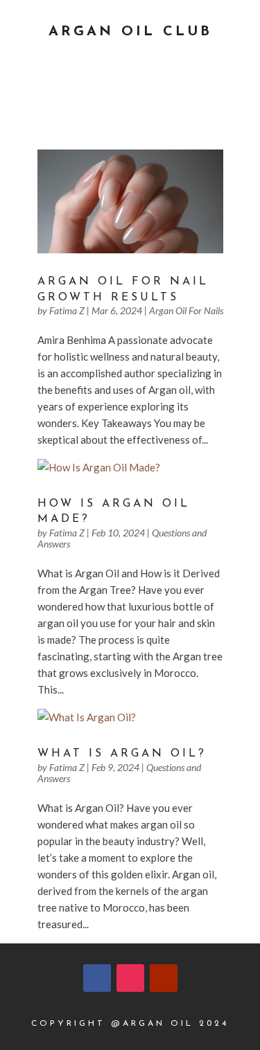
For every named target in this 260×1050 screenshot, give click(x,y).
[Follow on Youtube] (163, 978)
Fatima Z (67, 310)
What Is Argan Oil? (122, 753)
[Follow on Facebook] (97, 978)
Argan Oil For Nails (186, 310)
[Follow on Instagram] (130, 978)
